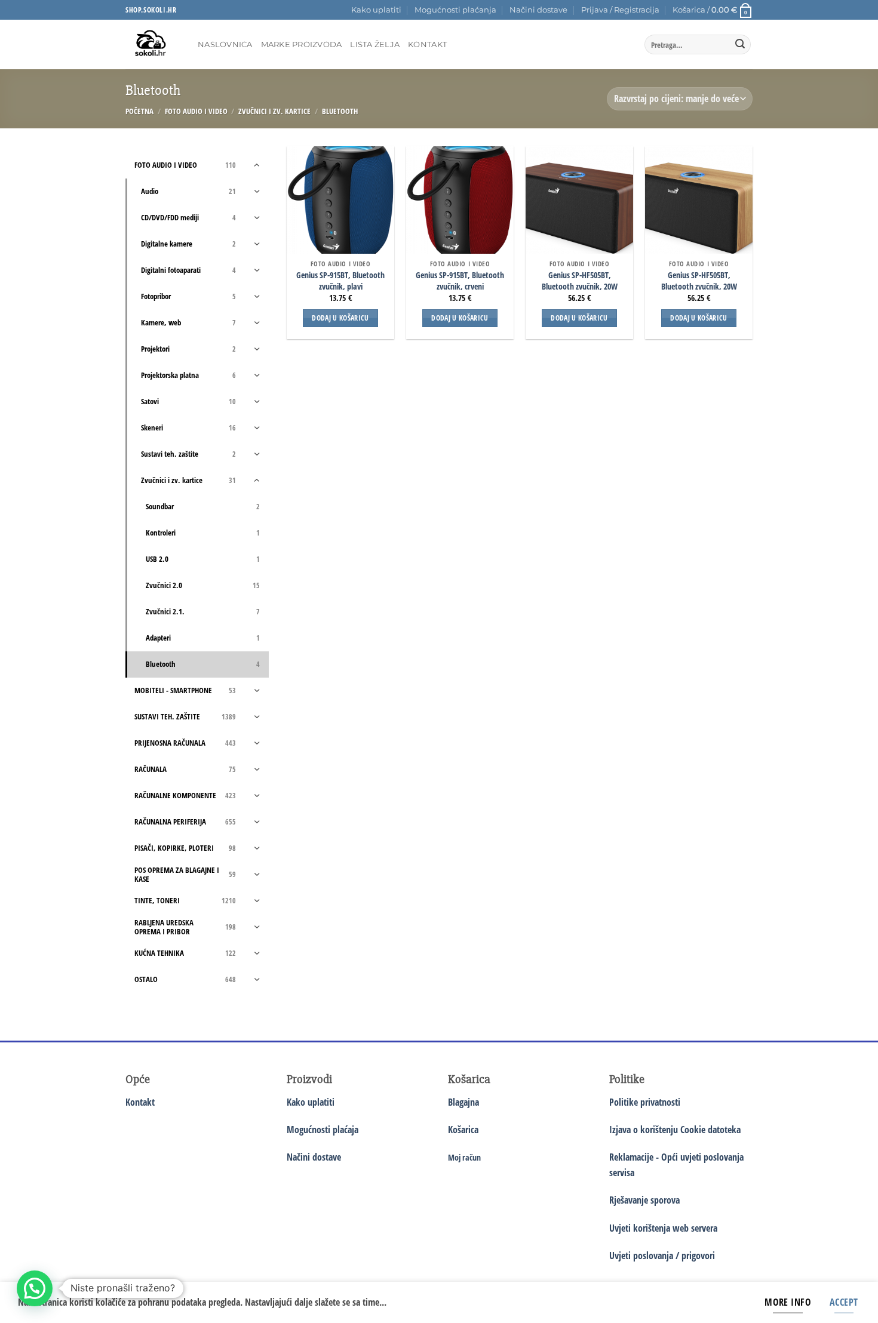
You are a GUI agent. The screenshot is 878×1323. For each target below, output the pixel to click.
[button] (620, 10)
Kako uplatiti (376, 9)
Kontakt (427, 44)
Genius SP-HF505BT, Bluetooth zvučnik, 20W (580, 281)
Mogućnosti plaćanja (455, 9)
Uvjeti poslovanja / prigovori (662, 1255)
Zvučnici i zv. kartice (274, 111)
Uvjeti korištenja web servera (663, 1228)
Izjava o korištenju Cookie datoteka (675, 1129)
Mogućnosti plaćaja (322, 1129)
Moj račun (464, 1157)
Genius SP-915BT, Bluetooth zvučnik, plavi (340, 281)
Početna (139, 111)
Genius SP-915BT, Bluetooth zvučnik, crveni (460, 281)
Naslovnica (225, 44)
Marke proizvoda (301, 44)
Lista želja (375, 44)
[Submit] (740, 45)
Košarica (463, 1129)
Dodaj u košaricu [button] (340, 317)
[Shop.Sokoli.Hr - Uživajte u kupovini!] (152, 44)
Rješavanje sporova (644, 1200)
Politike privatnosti (644, 1102)
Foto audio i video (196, 111)
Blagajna (463, 1102)
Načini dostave (538, 9)
